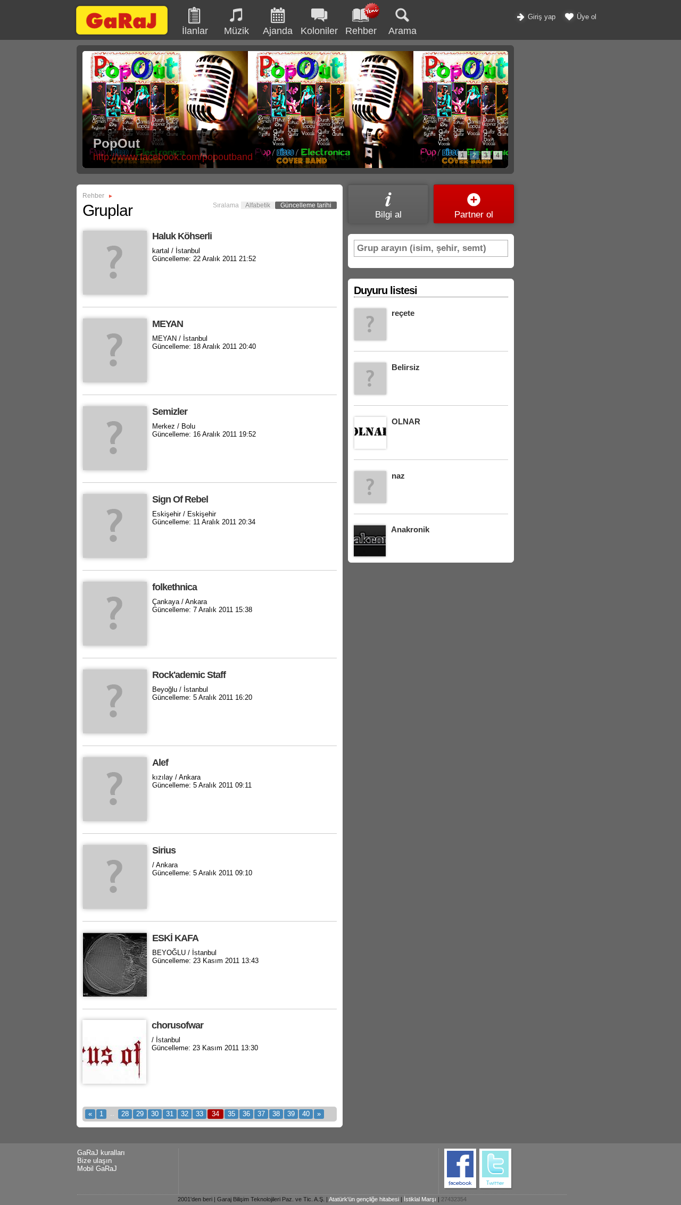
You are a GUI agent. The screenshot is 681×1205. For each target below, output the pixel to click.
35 (231, 1114)
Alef (160, 762)
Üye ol (585, 17)
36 (246, 1114)
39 (291, 1114)
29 (140, 1114)
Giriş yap (540, 17)
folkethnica (174, 587)
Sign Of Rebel (180, 499)
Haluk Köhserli (182, 236)
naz (398, 475)
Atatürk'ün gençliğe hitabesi (364, 1199)
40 (306, 1114)
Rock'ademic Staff (189, 675)
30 (155, 1114)
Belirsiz (406, 367)
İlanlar (195, 31)
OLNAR (406, 421)
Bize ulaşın (94, 1161)
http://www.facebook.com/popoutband (173, 157)
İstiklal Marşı (420, 1199)
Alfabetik (257, 205)
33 (199, 1114)
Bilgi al (388, 215)
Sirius (164, 850)
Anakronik (410, 529)
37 (261, 1114)
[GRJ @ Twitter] (495, 1188)
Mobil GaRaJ (97, 1169)
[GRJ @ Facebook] (460, 1188)
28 (125, 1114)
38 (276, 1114)
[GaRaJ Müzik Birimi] (122, 34)
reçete (403, 312)
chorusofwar (177, 1025)
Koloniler (319, 31)
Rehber (93, 195)
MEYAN (167, 324)
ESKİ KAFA (175, 938)
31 (169, 1114)
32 (184, 1114)
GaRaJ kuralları (101, 1153)
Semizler (169, 411)
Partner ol (473, 215)
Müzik (236, 31)
